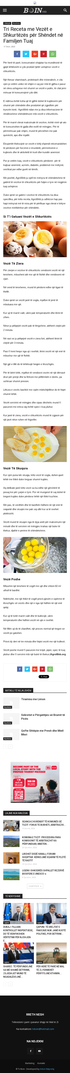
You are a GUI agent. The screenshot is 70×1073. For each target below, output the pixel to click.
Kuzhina (16, 23)
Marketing (29, 1063)
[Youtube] (39, 1051)
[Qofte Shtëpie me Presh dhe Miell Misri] (11, 734)
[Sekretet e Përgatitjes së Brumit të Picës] (11, 718)
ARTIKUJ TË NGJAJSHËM (18, 690)
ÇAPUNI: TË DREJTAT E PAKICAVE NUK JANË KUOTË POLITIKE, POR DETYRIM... (51, 930)
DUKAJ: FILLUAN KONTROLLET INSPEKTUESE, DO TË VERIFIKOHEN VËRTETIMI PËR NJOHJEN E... (18, 934)
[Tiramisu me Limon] (11, 703)
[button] (65, 10)
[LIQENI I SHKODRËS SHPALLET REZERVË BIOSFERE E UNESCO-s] (11, 874)
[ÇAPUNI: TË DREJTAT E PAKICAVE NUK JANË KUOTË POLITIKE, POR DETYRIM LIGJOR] (51, 913)
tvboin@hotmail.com (43, 1028)
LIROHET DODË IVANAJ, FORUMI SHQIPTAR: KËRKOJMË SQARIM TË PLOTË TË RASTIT (44, 857)
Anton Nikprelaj (47, 1069)
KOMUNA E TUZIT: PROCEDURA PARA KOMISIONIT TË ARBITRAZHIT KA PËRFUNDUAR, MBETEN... (41, 840)
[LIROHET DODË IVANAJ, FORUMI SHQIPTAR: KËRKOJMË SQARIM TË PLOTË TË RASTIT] (11, 858)
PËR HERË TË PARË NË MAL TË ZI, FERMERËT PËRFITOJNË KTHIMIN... (50, 970)
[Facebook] (30, 1051)
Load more (34, 886)
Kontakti (41, 1063)
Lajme (6, 923)
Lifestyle (7, 23)
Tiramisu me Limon (33, 699)
